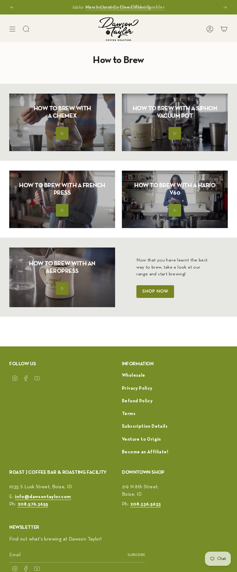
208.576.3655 (33, 504)
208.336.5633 (145, 504)
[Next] (225, 7)
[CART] (224, 29)
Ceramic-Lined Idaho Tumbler (132, 7)
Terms (128, 413)
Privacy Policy (137, 388)
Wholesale (133, 375)
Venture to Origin (141, 439)
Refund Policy (137, 401)
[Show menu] (12, 29)
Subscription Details (145, 426)
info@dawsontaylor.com (43, 496)
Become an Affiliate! (145, 452)
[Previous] (12, 7)
